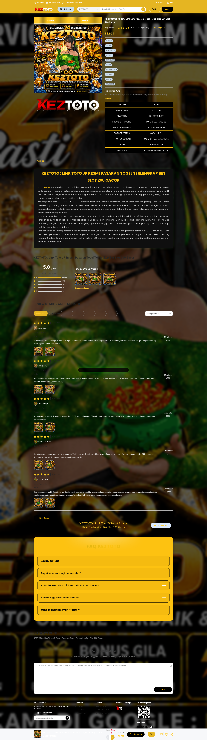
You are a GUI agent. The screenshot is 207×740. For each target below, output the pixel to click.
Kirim (163, 689)
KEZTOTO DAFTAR (103, 713)
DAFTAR (51, 20)
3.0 (90, 313)
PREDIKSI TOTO (111, 69)
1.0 (113, 313)
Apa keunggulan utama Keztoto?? (60, 597)
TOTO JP (109, 46)
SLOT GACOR (110, 50)
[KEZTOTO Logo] (44, 9)
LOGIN (85, 20)
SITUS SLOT (110, 84)
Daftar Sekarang (161, 525)
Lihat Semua (44, 518)
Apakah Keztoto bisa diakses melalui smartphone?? (70, 585)
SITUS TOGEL (44, 187)
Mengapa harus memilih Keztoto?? (60, 609)
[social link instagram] (138, 727)
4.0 (79, 313)
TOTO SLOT (110, 60)
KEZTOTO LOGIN (102, 710)
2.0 (102, 313)
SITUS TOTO (80, 706)
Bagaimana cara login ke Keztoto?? (61, 573)
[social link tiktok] (151, 727)
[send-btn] (67, 718)
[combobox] (159, 313)
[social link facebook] (146, 727)
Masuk (167, 9)
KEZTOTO (109, 41)
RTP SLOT (109, 55)
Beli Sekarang (136, 734)
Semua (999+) (40, 313)
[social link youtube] (142, 727)
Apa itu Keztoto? (50, 560)
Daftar (155, 9)
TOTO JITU (109, 74)
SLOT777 (109, 79)
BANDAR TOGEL (81, 713)
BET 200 (108, 65)
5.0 (68, 313)
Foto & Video (56, 313)
